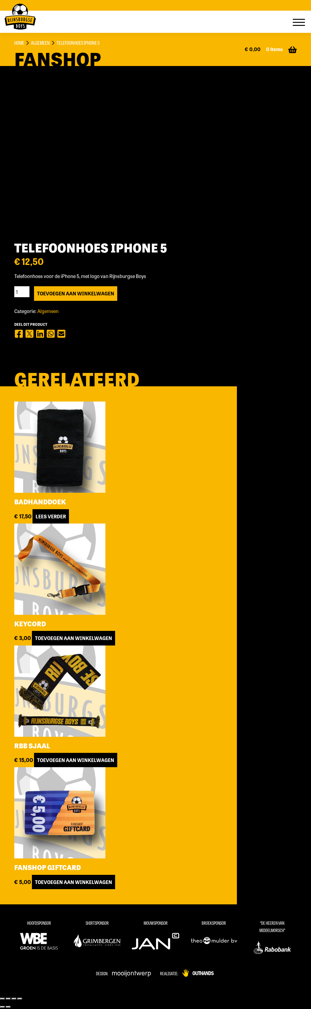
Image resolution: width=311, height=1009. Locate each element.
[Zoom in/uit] (19, 999)
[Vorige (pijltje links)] (2, 1007)
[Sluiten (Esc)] (2, 999)
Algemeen (40, 42)
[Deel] (8, 999)
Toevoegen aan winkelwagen (75, 293)
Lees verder (51, 516)
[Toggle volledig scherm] (14, 999)
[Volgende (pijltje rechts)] (8, 1007)
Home (19, 42)
